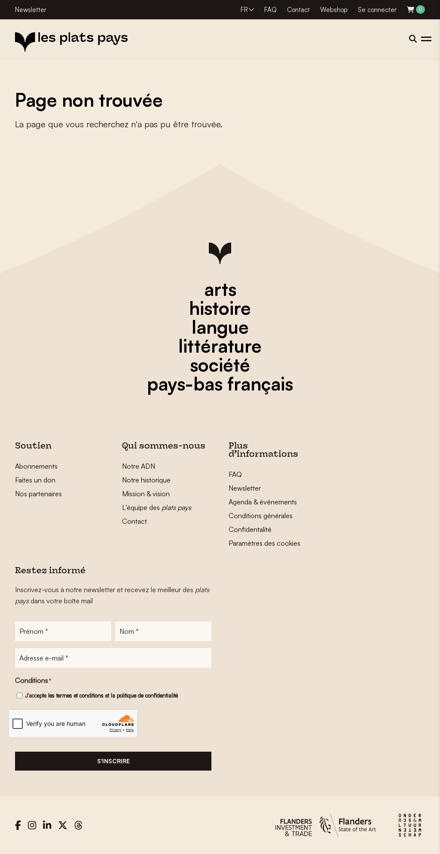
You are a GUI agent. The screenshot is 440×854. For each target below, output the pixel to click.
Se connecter (377, 10)
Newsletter (30, 10)
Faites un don (35, 480)
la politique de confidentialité (144, 695)
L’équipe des (156, 507)
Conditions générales (261, 515)
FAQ (270, 10)
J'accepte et (101, 695)
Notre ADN (138, 466)
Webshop (334, 10)
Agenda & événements (263, 502)
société (220, 364)
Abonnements (36, 466)
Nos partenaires (38, 493)
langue (220, 327)
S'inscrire (113, 761)
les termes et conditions (76, 695)
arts (220, 289)
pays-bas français (220, 383)
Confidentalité (250, 529)
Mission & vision (146, 493)
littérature (220, 346)
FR (244, 10)
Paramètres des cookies (264, 543)
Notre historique (146, 480)
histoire (220, 308)
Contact (298, 10)
